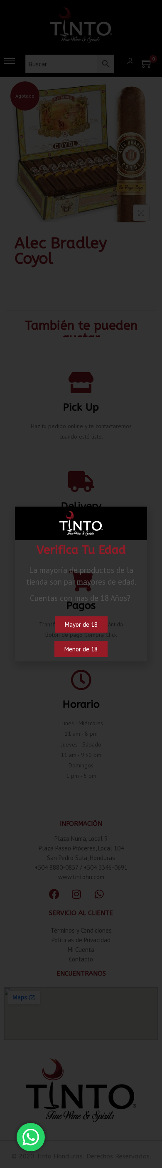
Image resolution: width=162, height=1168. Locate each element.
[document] (81, 584)
